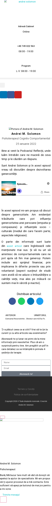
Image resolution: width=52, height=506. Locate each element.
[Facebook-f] (18, 382)
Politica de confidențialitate (26, 394)
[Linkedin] (3, 94)
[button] (26, 78)
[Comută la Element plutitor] (3, 499)
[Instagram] (23, 382)
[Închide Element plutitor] (2, 417)
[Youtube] (18, 94)
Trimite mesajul (10, 494)
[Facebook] (10, 94)
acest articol (14, 246)
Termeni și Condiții (26, 389)
